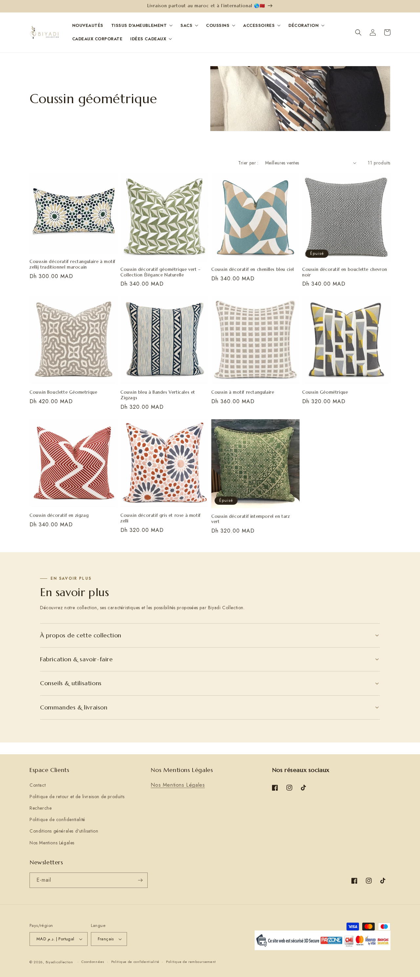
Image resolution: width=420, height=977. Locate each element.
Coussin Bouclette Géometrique (63, 392)
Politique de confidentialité (57, 819)
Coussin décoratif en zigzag (59, 515)
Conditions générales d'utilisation (64, 831)
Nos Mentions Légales (52, 842)
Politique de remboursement (191, 961)
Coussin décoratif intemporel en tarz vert (250, 519)
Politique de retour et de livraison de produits (77, 796)
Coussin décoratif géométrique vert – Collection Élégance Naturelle (160, 272)
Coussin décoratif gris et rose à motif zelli (160, 518)
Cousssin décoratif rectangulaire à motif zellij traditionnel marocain (73, 264)
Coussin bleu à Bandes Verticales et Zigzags (157, 395)
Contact (38, 785)
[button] (358, 32)
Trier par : (248, 163)
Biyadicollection (59, 962)
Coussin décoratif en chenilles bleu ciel (252, 269)
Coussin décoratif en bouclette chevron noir (344, 272)
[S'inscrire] (140, 880)
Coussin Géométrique (325, 392)
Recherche (41, 808)
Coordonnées (92, 961)
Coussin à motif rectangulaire (242, 392)
